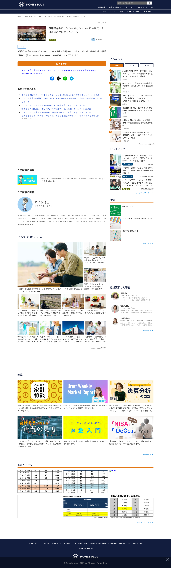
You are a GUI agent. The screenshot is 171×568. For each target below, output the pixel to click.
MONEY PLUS (22, 16)
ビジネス (113, 11)
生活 (104, 11)
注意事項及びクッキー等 (97, 543)
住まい (129, 11)
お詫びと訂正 (137, 543)
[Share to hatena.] (72, 78)
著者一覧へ (147, 330)
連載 (110, 7)
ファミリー (146, 11)
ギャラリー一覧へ (144, 522)
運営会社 (47, 543)
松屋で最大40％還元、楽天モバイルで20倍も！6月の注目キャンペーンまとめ (56, 108)
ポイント (22, 47)
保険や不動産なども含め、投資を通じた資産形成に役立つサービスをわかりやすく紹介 (61, 115)
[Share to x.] (59, 78)
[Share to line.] (65, 78)
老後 (121, 11)
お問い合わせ (112, 543)
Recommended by (96, 348)
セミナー (127, 7)
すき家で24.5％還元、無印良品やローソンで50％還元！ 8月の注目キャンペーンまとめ (60, 94)
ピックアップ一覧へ (143, 193)
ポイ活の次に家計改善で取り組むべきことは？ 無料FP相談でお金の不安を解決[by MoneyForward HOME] (59, 72)
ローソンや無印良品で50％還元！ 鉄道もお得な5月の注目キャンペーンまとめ (56, 112)
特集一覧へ (147, 243)
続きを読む (61, 64)
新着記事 (101, 7)
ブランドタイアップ (143, 7)
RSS (129, 543)
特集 (117, 7)
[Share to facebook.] (52, 78)
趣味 (137, 11)
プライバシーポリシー (79, 543)
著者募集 (122, 543)
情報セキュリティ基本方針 (61, 543)
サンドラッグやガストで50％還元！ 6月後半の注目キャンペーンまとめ (53, 105)
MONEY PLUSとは (35, 543)
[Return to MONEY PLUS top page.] (31, 4)
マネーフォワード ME (85, 548)
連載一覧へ (147, 454)
